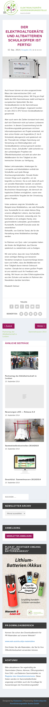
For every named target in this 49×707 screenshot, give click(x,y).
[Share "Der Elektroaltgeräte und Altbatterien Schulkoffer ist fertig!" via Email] (32, 306)
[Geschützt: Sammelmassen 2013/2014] (24, 464)
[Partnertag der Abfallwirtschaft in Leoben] (24, 360)
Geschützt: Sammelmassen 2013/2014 (23, 479)
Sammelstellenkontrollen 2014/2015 (22, 446)
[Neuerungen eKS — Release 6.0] (24, 396)
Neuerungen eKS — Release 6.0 (20, 412)
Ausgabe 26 (26, 50)
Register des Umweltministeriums (20, 676)
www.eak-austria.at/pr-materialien (20, 641)
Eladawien (17, 701)
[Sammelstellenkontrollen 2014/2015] (24, 430)
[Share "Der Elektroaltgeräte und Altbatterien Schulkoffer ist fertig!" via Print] (37, 306)
